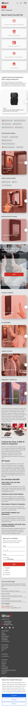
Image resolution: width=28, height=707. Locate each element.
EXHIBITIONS (4, 672)
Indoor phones (5, 636)
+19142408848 (7, 623)
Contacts (3, 663)
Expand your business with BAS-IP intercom (11, 596)
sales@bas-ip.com (9, 606)
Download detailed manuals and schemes (11, 601)
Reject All (14, 703)
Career (3, 665)
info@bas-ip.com (8, 624)
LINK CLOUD (4, 648)
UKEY (2, 650)
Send (14, 274)
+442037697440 (7, 621)
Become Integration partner (8, 670)
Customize (14, 699)
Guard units (4, 638)
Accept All (14, 695)
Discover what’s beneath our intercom (10, 591)
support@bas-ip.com (16, 607)
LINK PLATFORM (4, 647)
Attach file (7, 574)
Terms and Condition (10, 282)
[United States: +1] (6, 264)
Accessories (4, 639)
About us (3, 662)
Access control (5, 641)
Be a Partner (4, 667)
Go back (3, 7)
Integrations (4, 668)
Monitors (3, 634)
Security (3, 673)
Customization (5, 656)
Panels (3, 633)
